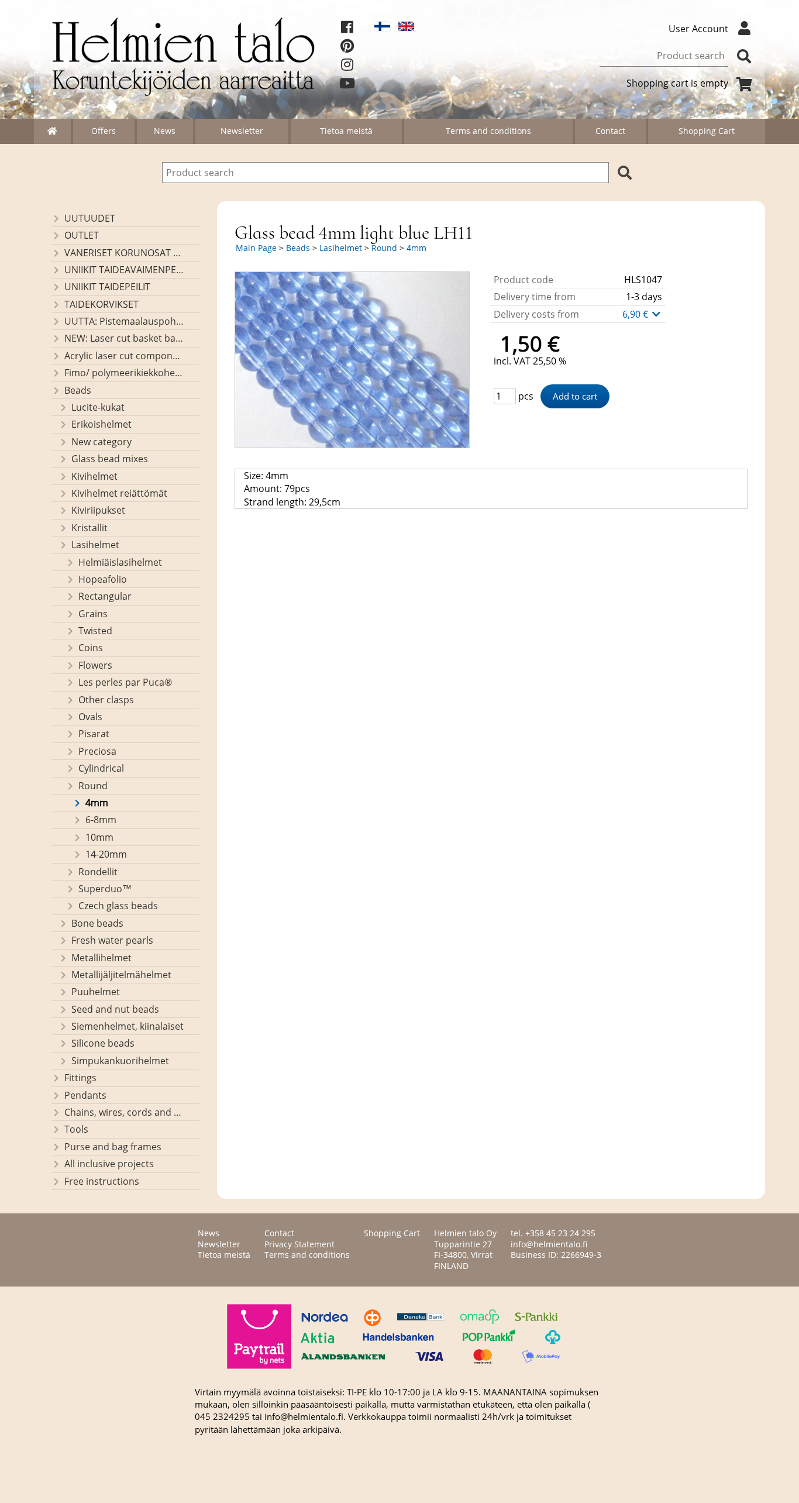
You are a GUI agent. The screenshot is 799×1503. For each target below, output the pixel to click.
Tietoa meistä (346, 130)
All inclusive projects (109, 1163)
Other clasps (106, 699)
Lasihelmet (95, 544)
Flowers (95, 665)
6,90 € (636, 314)
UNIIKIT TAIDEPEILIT (107, 286)
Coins (90, 647)
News (164, 130)
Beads (77, 390)
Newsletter (242, 130)
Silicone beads (103, 1043)
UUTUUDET (89, 218)
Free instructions (101, 1181)
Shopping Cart (707, 130)
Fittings (80, 1077)
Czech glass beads (118, 905)
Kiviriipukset (98, 510)
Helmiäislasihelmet (120, 562)
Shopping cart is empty (677, 83)
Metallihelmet (101, 957)
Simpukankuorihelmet (120, 1060)
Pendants (85, 1095)
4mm (96, 802)
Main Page (256, 247)
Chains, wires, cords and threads (124, 1112)
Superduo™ (105, 888)
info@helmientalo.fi (549, 1244)
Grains (93, 613)
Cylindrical (101, 768)
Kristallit (89, 527)
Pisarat (93, 733)
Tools (76, 1129)
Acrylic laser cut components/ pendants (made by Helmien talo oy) (124, 355)
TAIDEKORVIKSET (101, 304)
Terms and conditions (488, 130)
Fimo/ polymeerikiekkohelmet (124, 372)
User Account (698, 28)
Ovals (90, 716)
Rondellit (98, 871)
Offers (103, 130)
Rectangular (105, 596)
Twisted (95, 630)
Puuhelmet (95, 991)
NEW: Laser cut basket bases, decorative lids (124, 338)
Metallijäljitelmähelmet (121, 974)
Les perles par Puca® (125, 682)
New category (101, 441)
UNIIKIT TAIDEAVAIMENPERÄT (124, 269)
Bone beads (97, 923)
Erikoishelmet (101, 424)
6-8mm (100, 819)
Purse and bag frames (112, 1146)
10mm (99, 837)
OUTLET (81, 235)
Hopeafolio (102, 579)
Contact (610, 130)
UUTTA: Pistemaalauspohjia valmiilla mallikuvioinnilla (124, 321)
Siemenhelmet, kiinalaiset (127, 1026)
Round (93, 785)
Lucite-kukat (98, 407)
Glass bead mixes (109, 458)
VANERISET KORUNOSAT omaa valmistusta (124, 252)
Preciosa (97, 751)
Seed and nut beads (115, 1009)
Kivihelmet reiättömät (119, 493)
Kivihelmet (94, 476)
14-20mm (106, 854)
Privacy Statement (299, 1244)
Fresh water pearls (112, 940)
